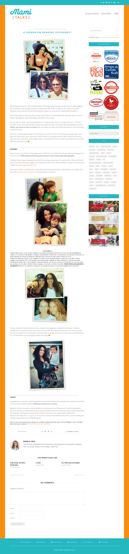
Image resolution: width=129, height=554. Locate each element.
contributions (94, 153)
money (114, 172)
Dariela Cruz (72, 431)
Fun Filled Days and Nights (70, 463)
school (106, 182)
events (104, 166)
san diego (99, 182)
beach (115, 146)
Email (12, 513)
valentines (111, 185)
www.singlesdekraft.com (27, 165)
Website (12, 518)
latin (91, 172)
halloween (104, 169)
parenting (39, 29)
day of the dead (102, 156)
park (115, 175)
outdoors (99, 175)
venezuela (92, 188)
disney (99, 159)
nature (91, 175)
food (91, 169)
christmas (111, 149)
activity (91, 146)
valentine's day (101, 185)
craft (102, 153)
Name (12, 508)
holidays (112, 169)
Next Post (79, 475)
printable (109, 178)
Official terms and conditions (24, 172)
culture (91, 156)
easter (91, 166)
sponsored (48, 29)
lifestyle (98, 172)
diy (104, 159)
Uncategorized (60, 29)
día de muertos (108, 162)
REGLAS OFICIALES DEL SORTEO (38, 424)
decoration (112, 156)
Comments (22, 431)
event (98, 166)
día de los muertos (95, 162)
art (98, 146)
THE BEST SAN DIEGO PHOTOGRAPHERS (109, 37)
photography (99, 178)
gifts (96, 169)
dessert (91, 159)
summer (113, 182)
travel (91, 185)
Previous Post (17, 475)
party (91, 178)
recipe (91, 182)
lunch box (106, 172)
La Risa (38, 463)
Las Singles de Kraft (33, 415)
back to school (106, 146)
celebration (101, 149)
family (31, 29)
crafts (109, 153)
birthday (92, 149)
